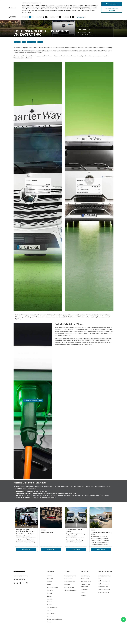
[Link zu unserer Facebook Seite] (14, 583)
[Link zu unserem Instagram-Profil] (17, 583)
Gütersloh (49, 604)
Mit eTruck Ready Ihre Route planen (33, 400)
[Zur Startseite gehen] (21, 571)
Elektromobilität (85, 579)
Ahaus (49, 584)
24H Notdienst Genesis (104, 589)
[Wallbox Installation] (51, 517)
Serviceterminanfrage (69, 581)
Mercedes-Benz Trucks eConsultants (86, 34)
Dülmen (49, 596)
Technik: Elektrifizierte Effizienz (85, 32)
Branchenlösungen (86, 581)
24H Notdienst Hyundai (104, 581)
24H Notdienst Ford (103, 586)
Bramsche (50, 590)
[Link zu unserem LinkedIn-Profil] (20, 583)
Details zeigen (80, 17)
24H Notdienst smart (103, 583)
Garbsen (49, 602)
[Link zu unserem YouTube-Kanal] (26, 583)
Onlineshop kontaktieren (70, 590)
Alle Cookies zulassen (111, 3)
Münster (49, 576)
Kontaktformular (68, 579)
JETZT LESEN (26, 549)
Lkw (24, 42)
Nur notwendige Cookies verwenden (111, 9)
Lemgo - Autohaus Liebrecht (54, 619)
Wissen (40, 42)
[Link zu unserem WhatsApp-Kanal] (123, 619)
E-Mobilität (17, 42)
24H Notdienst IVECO (103, 592)
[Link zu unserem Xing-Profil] (23, 583)
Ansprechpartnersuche (70, 576)
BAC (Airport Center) (52, 587)
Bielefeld (49, 581)
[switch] (45, 17)
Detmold (49, 593)
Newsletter (67, 584)
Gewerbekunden (85, 576)
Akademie (83, 595)
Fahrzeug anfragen (69, 587)
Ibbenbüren (50, 616)
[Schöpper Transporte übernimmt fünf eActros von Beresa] (26, 517)
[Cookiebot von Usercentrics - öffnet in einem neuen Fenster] (12, 17)
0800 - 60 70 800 (19, 579)
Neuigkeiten (84, 589)
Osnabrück (50, 579)
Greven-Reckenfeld (52, 607)
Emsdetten (50, 599)
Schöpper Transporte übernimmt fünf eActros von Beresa (25, 531)
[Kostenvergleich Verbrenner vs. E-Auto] (101, 517)
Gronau (49, 610)
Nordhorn (49, 622)
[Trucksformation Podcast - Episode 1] (76, 517)
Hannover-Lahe (51, 613)
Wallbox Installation (47, 532)
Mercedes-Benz (31, 42)
